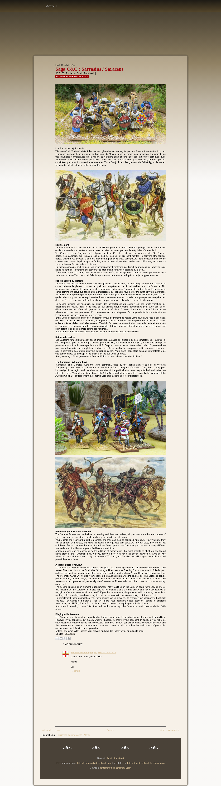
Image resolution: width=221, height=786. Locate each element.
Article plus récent (51, 730)
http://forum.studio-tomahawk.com (94, 763)
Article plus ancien (169, 730)
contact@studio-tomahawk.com (115, 767)
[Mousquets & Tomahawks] (67, 751)
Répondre (75, 671)
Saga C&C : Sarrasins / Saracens (89, 69)
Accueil (51, 6)
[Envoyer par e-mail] (57, 638)
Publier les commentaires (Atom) (73, 735)
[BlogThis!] (61, 638)
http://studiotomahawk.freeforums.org (146, 763)
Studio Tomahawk (86, 73)
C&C (67, 634)
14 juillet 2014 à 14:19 (105, 652)
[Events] (154, 751)
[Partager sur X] (65, 638)
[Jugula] (125, 751)
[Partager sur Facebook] (69, 638)
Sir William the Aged (82, 652)
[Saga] (96, 751)
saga (72, 634)
